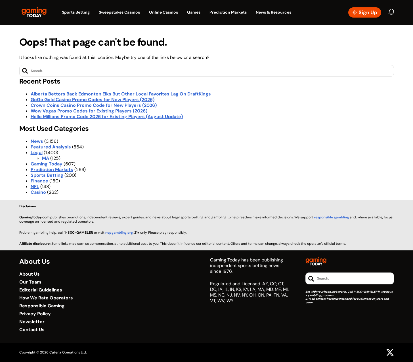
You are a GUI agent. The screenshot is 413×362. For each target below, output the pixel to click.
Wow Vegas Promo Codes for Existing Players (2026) (89, 111)
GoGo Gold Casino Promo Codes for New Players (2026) (92, 100)
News (37, 141)
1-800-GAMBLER (365, 291)
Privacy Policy (35, 314)
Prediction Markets (52, 170)
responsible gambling (331, 217)
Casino (38, 192)
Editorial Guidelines (40, 290)
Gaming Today (46, 164)
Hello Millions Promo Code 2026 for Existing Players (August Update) (107, 117)
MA (45, 158)
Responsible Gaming (42, 306)
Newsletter (32, 322)
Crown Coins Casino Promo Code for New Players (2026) (94, 105)
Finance (39, 181)
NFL (35, 186)
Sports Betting (47, 175)
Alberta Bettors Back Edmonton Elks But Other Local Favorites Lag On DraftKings (121, 94)
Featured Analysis (51, 147)
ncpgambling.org (119, 232)
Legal (37, 153)
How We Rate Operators (46, 298)
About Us (29, 274)
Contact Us (32, 330)
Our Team (30, 282)
